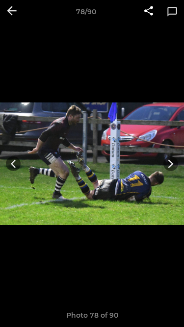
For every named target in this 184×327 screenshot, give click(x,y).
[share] (149, 12)
